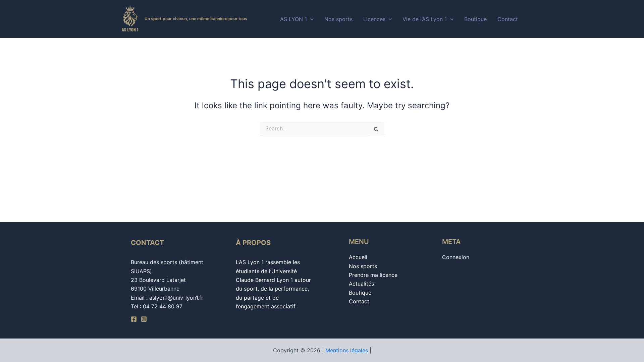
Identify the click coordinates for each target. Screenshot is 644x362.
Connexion (455, 257)
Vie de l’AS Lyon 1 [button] (424, 19)
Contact (507, 19)
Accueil (358, 257)
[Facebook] (134, 319)
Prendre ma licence (373, 275)
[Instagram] (144, 319)
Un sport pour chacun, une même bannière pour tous (196, 18)
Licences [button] (374, 19)
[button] (310, 19)
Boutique (475, 19)
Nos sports (338, 19)
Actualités (361, 283)
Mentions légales (346, 350)
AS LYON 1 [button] (293, 19)
